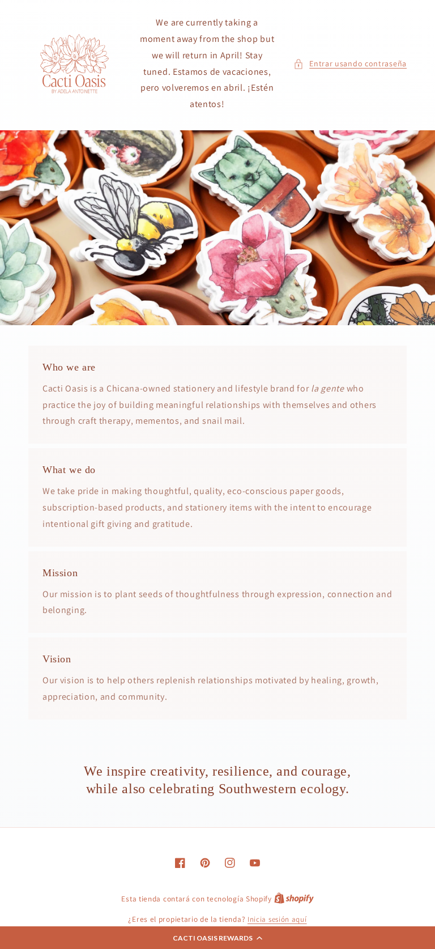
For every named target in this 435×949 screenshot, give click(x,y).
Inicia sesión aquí (277, 919)
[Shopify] (294, 899)
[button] (217, 937)
